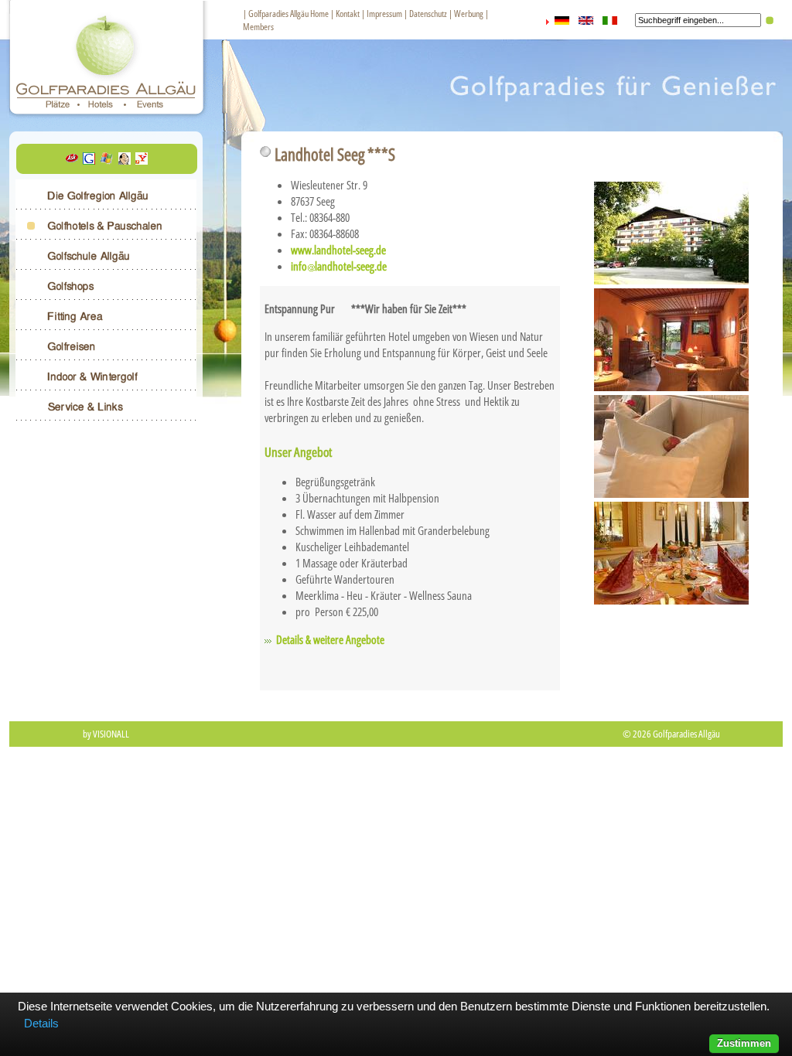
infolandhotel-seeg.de (339, 266)
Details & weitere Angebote (330, 639)
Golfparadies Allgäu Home (288, 13)
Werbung (468, 13)
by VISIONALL (106, 734)
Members (258, 26)
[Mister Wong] (124, 160)
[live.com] (106, 160)
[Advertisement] (396, 797)
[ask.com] (71, 160)
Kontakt (348, 13)
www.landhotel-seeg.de (338, 249)
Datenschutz (428, 13)
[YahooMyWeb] (141, 160)
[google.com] (88, 160)
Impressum (384, 13)
